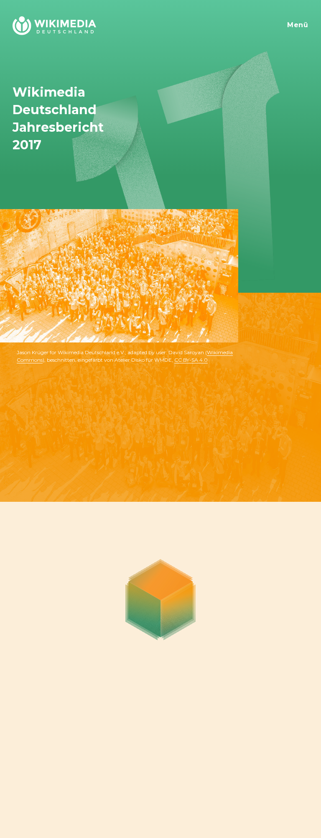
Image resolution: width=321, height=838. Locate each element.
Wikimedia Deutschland (53, 19)
